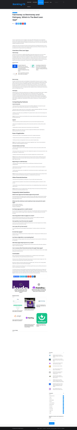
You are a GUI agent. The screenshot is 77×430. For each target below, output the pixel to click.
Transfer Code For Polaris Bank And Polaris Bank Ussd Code (29, 309)
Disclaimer (63, 428)
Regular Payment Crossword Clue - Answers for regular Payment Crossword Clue (58, 373)
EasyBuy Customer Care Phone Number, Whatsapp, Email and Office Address (58, 356)
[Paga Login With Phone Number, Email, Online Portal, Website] (17, 316)
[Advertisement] (29, 31)
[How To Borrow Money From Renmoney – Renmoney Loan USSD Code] (41, 301)
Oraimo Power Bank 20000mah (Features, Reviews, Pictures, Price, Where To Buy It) (58, 376)
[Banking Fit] (18, 4)
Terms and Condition (54, 428)
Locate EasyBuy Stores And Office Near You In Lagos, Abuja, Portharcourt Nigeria (58, 360)
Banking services (40, 2)
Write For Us (59, 428)
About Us (41, 428)
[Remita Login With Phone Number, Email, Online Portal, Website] (14, 74)
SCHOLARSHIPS (35, 2)
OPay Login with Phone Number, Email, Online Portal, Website (17, 311)
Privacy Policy (48, 428)
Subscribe (51, 423)
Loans (50, 2)
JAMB (50, 411)
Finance (51, 401)
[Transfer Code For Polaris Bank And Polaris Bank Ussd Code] (29, 303)
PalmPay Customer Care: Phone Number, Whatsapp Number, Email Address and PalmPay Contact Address (29, 325)
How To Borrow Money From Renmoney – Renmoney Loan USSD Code (41, 306)
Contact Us (44, 428)
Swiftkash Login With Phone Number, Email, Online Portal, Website (41, 325)
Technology (51, 408)
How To (51, 398)
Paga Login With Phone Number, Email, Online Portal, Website (17, 320)
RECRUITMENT (29, 2)
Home (14, 10)
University (51, 407)
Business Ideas (46, 2)
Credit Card (28, 6)
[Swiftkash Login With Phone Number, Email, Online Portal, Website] (41, 318)
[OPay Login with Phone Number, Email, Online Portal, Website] (17, 304)
